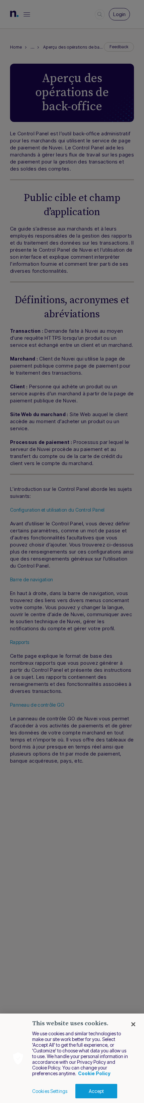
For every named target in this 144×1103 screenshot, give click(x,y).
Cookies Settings (49, 1091)
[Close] (133, 1024)
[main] (72, 1058)
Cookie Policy (94, 1073)
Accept (96, 1091)
